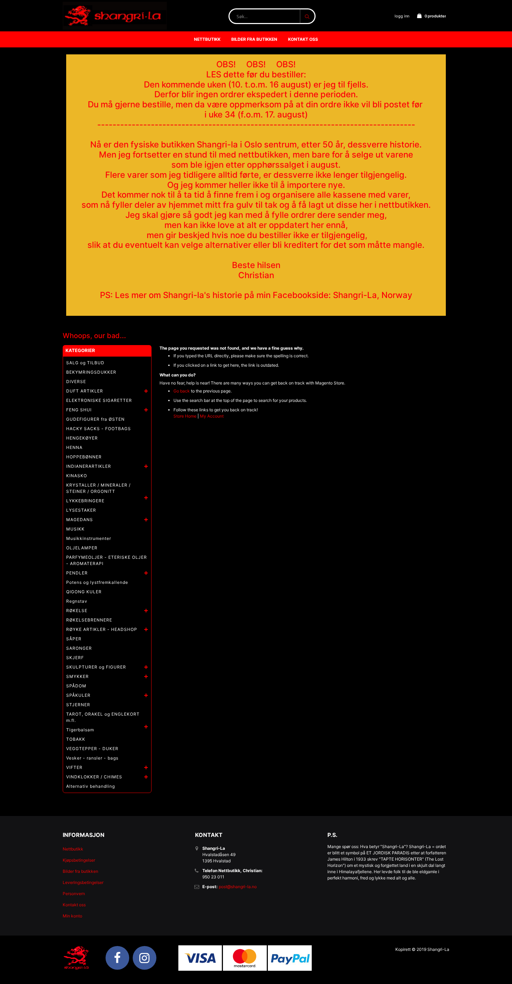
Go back (181, 391)
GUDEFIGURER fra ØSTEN (95, 419)
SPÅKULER (78, 695)
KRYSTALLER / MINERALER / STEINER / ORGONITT (98, 488)
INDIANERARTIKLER (88, 466)
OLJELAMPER (82, 547)
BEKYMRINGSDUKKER (91, 372)
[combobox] (272, 16)
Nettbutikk (73, 849)
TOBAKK (75, 739)
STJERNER (78, 704)
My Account (212, 416)
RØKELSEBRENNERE (89, 620)
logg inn (402, 16)
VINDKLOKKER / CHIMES (94, 776)
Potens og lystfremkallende (97, 582)
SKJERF (75, 657)
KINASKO (76, 475)
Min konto (72, 915)
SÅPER (74, 638)
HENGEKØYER (82, 438)
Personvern (74, 893)
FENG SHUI (79, 409)
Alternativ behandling (90, 786)
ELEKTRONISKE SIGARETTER (99, 400)
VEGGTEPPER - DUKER (92, 748)
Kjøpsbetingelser (79, 860)
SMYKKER (77, 676)
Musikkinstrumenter (88, 538)
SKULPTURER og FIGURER (96, 667)
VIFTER (74, 767)
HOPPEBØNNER (84, 456)
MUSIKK (75, 529)
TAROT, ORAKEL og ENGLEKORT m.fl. (103, 717)
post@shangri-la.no (238, 886)
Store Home (184, 416)
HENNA (74, 447)
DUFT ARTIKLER (84, 391)
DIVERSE (76, 381)
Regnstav (76, 601)
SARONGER (79, 648)
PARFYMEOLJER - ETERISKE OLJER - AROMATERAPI (106, 560)
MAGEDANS (79, 519)
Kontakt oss (74, 904)
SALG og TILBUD (85, 362)
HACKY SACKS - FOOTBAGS (98, 428)
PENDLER (77, 572)
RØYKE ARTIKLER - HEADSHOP (101, 629)
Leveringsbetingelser (83, 882)
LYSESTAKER (81, 510)
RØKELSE (76, 610)
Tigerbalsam (80, 729)
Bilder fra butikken (80, 871)
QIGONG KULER (84, 591)
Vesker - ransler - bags (92, 758)
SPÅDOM (76, 685)
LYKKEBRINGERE (85, 500)
